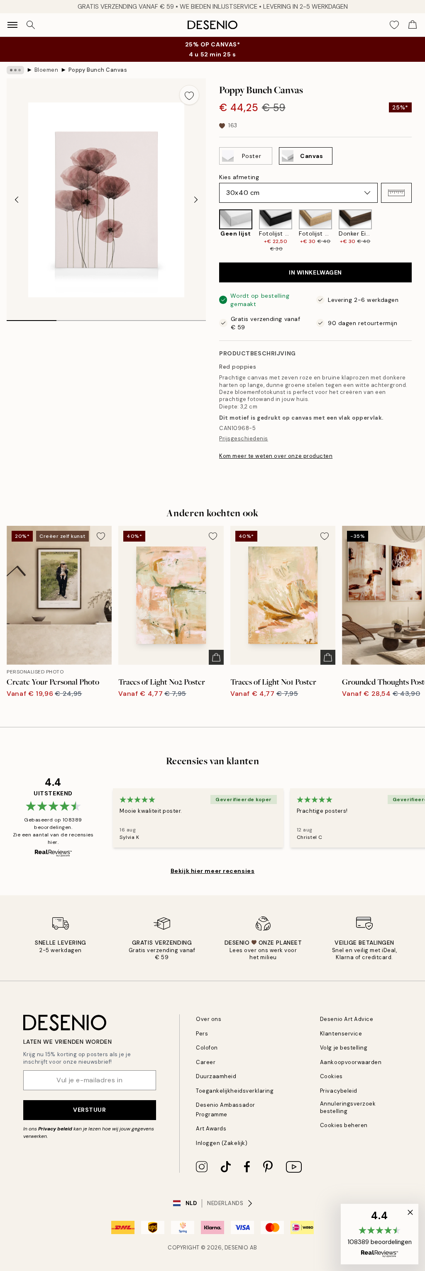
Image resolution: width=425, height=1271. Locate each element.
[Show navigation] (12, 25)
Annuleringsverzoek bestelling (348, 1107)
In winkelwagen (315, 272)
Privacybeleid (338, 1090)
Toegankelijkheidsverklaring (235, 1090)
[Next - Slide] (196, 200)
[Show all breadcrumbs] (15, 70)
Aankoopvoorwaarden (350, 1062)
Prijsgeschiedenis (243, 438)
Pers (202, 1033)
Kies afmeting (239, 177)
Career (205, 1062)
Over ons (208, 1019)
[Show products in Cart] (412, 25)
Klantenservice (341, 1033)
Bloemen (46, 69)
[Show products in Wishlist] (394, 25)
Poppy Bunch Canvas (97, 69)
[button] (396, 193)
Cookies (331, 1076)
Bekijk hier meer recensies (213, 871)
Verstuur (89, 1109)
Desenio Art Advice (346, 1019)
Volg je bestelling (343, 1047)
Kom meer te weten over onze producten (275, 455)
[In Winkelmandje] (216, 657)
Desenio (237, 1247)
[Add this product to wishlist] (189, 95)
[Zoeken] (31, 25)
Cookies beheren (344, 1125)
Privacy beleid (55, 1128)
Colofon (207, 1047)
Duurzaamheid (216, 1076)
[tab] (31, 317)
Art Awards (211, 1128)
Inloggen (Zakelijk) (221, 1143)
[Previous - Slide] (16, 200)
